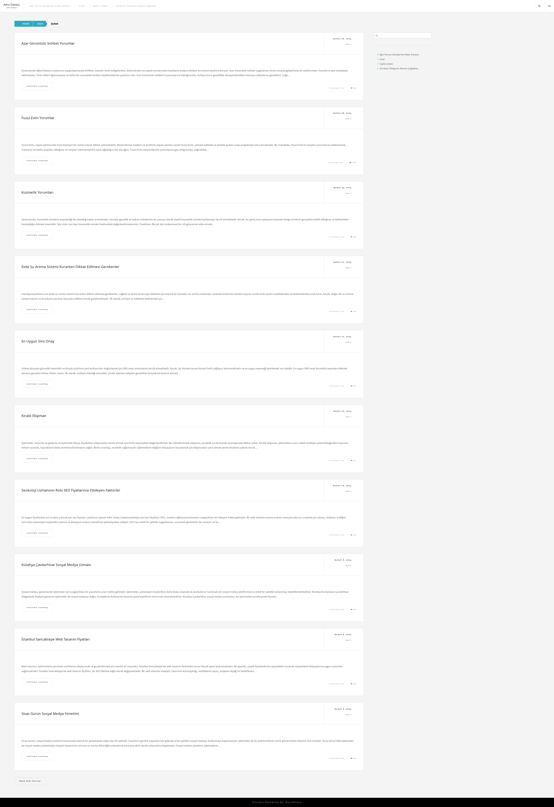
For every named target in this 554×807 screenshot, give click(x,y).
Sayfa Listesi (100, 6)
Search (539, 6)
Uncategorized (336, 88)
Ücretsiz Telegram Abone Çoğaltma (136, 6)
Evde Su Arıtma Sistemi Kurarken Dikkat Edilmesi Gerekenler (70, 266)
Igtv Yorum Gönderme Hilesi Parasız (50, 6)
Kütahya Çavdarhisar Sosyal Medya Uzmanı (56, 564)
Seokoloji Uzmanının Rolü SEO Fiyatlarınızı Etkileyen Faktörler (70, 490)
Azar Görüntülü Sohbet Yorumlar (48, 43)
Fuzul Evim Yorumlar (37, 117)
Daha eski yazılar (30, 781)
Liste (82, 6)
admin (349, 44)
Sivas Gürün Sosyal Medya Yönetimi (50, 713)
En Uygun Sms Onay (37, 341)
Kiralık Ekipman (33, 415)
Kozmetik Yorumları (37, 192)
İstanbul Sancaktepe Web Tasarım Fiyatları (55, 639)
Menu (549, 6)
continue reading (37, 86)
